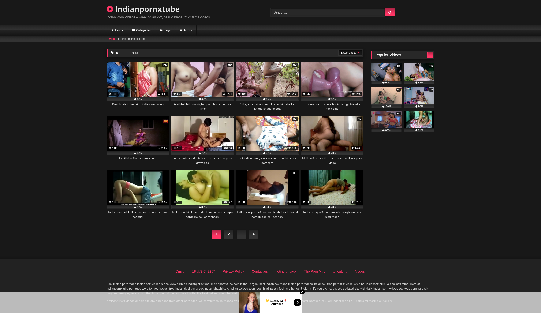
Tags (167, 30)
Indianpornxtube (146, 9)
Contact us (260, 271)
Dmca (180, 271)
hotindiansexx (285, 271)
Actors (187, 30)
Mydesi (360, 271)
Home (119, 30)
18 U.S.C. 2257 (203, 271)
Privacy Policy (233, 271)
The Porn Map (314, 271)
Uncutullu (340, 271)
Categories (143, 30)
